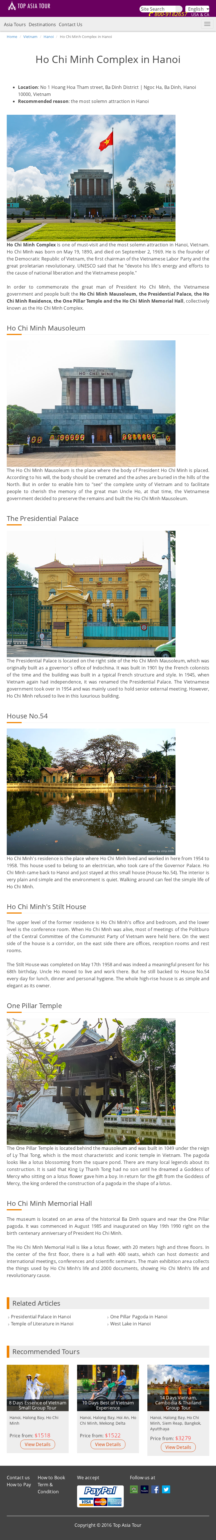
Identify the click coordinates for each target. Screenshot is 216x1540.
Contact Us (70, 24)
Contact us (18, 1477)
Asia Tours (15, 24)
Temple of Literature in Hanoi (42, 1324)
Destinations (42, 24)
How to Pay (19, 1484)
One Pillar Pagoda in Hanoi (139, 1317)
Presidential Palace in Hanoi (41, 1317)
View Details (38, 1444)
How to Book (51, 1477)
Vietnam (30, 36)
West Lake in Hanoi (130, 1324)
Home (12, 36)
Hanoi (49, 36)
